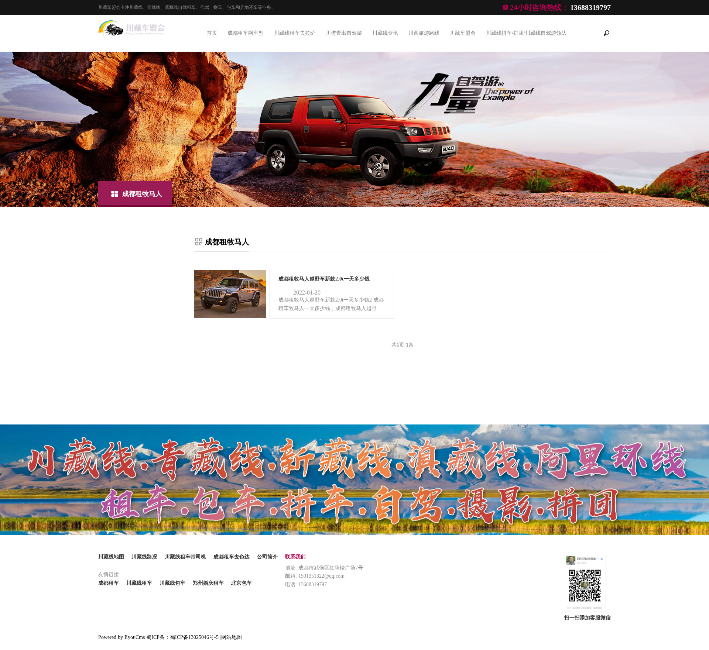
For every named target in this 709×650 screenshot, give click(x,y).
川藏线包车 (172, 583)
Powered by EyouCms (121, 637)
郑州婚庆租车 (208, 583)
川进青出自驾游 (344, 33)
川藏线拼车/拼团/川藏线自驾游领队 (526, 33)
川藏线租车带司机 (185, 557)
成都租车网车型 (245, 33)
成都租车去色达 (231, 557)
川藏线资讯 (385, 33)
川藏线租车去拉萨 (294, 33)
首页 (212, 33)
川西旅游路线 (423, 33)
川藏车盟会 (463, 33)
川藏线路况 (144, 557)
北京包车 (241, 583)
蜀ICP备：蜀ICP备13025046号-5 (182, 637)
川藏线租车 (139, 583)
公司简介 (267, 557)
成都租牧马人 (142, 193)
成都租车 (108, 583)
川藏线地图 (111, 557)
